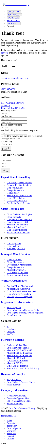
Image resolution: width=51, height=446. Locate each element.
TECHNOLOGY (14, 15)
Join (7, 171)
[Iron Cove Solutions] (16, 4)
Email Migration (14, 428)
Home (9, 420)
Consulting (12, 423)
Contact (10, 26)
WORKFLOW (13, 18)
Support (10, 436)
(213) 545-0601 (8, 89)
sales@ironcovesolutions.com (14, 78)
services (4, 53)
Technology (12, 426)
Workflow (11, 431)
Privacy (31, 408)
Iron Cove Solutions (18, 408)
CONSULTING (14, 12)
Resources (11, 433)
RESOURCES (14, 23)
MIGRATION (13, 20)
